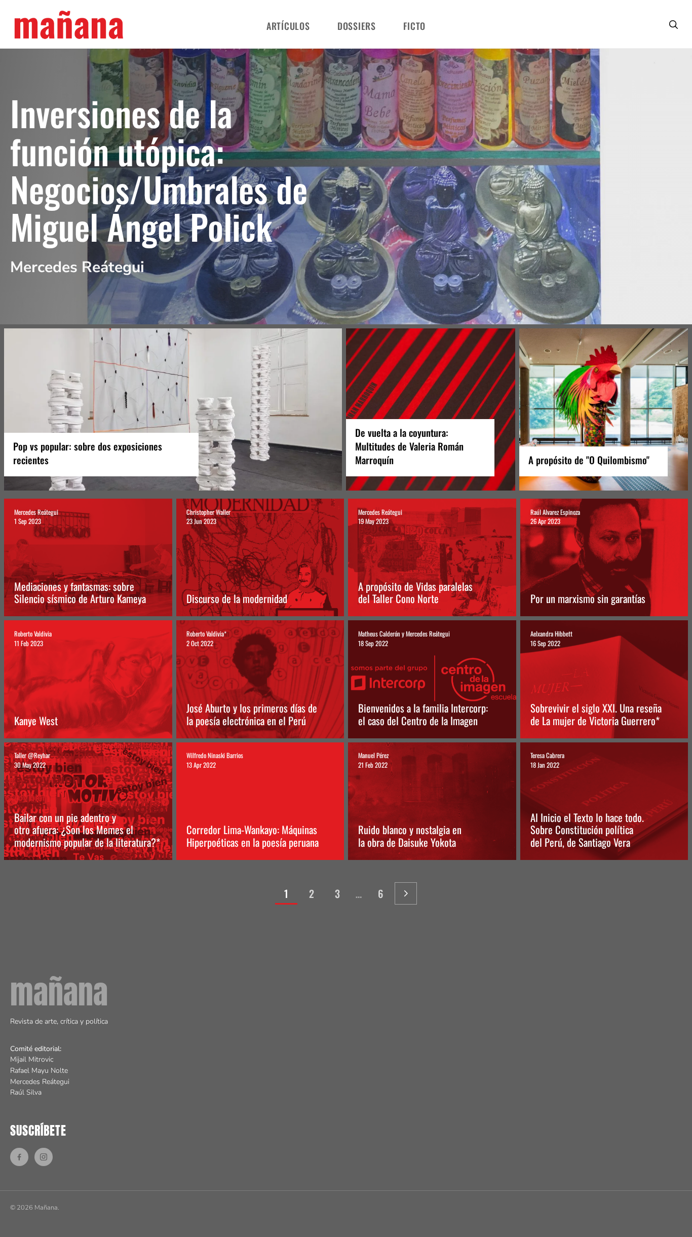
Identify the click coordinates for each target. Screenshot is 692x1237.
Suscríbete (38, 1130)
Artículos (288, 25)
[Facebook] (19, 1157)
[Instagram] (43, 1157)
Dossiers (356, 25)
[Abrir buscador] (673, 24)
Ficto (414, 25)
